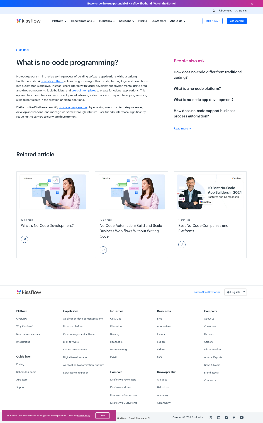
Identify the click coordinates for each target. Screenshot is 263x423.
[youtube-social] (242, 417)
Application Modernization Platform (83, 365)
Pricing (142, 21)
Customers (159, 21)
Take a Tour (213, 21)
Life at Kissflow (212, 349)
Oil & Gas (115, 319)
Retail (113, 357)
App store (21, 380)
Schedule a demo (26, 372)
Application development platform (83, 319)
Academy (162, 395)
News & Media (212, 365)
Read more (181, 128)
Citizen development (75, 349)
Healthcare (116, 342)
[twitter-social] (211, 417)
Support (20, 387)
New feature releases (28, 334)
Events (161, 334)
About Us (176, 21)
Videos (161, 349)
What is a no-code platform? (197, 89)
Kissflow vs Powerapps (123, 380)
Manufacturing (118, 349)
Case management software (79, 334)
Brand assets (211, 373)
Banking (115, 334)
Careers (208, 342)
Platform (58, 21)
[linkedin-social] (218, 417)
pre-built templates (84, 90)
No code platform (73, 326)
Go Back (24, 50)
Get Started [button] (237, 21)
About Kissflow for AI (139, 418)
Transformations (81, 21)
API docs (162, 380)
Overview (21, 319)
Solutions (125, 21)
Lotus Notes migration (76, 373)
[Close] (252, 4)
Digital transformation (75, 357)
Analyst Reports (213, 357)
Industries (106, 21)
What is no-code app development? (203, 100)
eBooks (161, 342)
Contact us (210, 380)
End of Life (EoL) (118, 418)
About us (209, 319)
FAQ (159, 357)
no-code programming (73, 107)
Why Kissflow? (24, 326)
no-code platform (52, 81)
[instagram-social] (226, 417)
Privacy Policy (83, 416)
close (102, 416)
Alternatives (164, 326)
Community (164, 403)
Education (116, 326)
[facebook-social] (234, 417)
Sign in (242, 11)
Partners (208, 334)
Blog (159, 319)
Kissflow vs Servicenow (123, 395)
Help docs (163, 387)
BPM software (71, 342)
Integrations (23, 342)
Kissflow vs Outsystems (123, 403)
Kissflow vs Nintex (120, 387)
